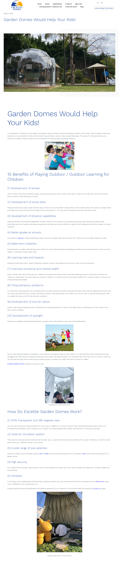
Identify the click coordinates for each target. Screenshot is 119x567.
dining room (100, 481)
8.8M (46, 454)
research (20, 238)
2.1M (40, 454)
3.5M (83, 454)
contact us (97, 488)
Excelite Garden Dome (15, 364)
